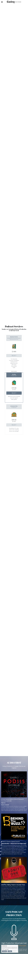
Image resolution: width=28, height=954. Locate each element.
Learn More (7, 949)
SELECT (14, 355)
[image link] (14, 784)
